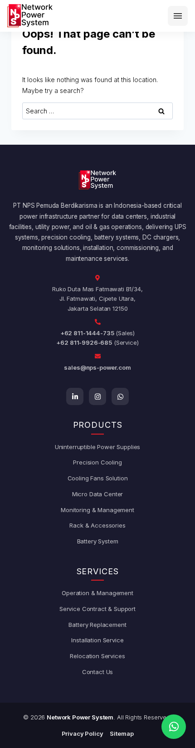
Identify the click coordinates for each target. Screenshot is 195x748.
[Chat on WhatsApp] (173, 726)
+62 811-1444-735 (87, 333)
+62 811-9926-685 (84, 342)
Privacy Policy (82, 733)
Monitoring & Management (97, 509)
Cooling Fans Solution (98, 478)
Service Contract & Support (97, 608)
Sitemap (121, 733)
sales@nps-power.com (97, 367)
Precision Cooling (97, 462)
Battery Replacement (97, 624)
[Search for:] (97, 111)
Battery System (97, 541)
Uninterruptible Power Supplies (98, 446)
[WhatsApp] (120, 396)
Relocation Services (97, 656)
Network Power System (80, 717)
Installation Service (97, 640)
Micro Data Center (97, 494)
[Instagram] (97, 396)
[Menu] (178, 16)
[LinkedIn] (74, 396)
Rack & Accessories (97, 525)
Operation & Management (97, 592)
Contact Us (97, 671)
